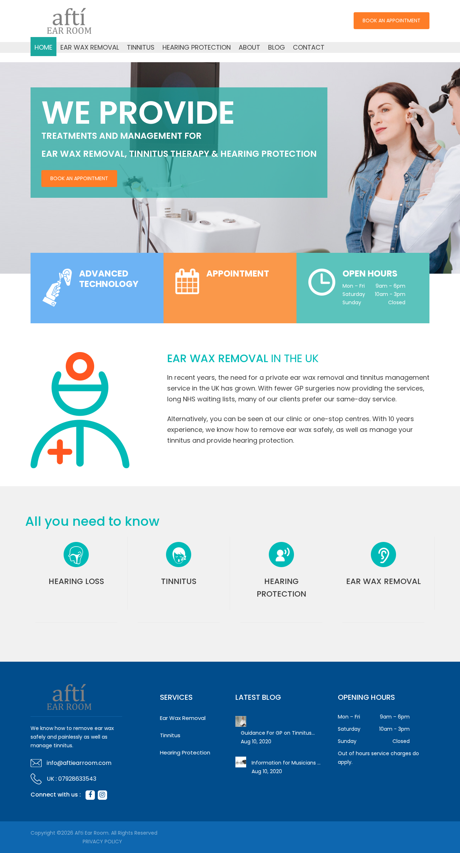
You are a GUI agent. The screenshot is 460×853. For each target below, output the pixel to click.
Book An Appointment (391, 20)
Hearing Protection (196, 47)
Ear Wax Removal (89, 47)
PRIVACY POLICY (102, 841)
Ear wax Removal (383, 581)
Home (43, 47)
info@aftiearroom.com (79, 763)
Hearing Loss (76, 581)
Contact (309, 47)
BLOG (276, 47)
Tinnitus (141, 47)
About (249, 47)
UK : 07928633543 (71, 779)
